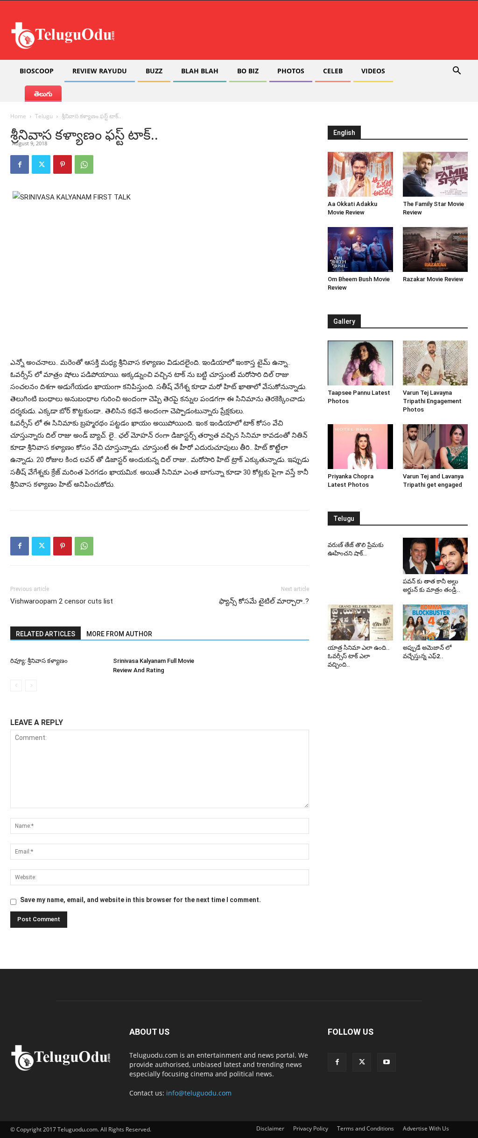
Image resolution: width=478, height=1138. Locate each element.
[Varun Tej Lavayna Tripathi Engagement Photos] (435, 363)
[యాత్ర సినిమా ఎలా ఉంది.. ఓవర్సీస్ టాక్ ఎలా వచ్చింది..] (360, 622)
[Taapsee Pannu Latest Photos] (360, 363)
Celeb (333, 70)
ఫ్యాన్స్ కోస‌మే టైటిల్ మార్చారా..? (264, 601)
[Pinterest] (62, 164)
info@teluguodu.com (199, 1092)
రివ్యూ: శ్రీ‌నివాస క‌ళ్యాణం (39, 660)
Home (18, 116)
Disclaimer (270, 1128)
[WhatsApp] (84, 164)
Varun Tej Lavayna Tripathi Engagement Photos (432, 401)
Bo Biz (248, 70)
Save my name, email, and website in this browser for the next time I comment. (140, 899)
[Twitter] (41, 164)
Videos (373, 70)
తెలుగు (43, 93)
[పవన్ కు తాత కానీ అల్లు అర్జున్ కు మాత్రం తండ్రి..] (435, 556)
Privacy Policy (310, 1128)
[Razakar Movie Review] (435, 249)
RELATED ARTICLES (45, 634)
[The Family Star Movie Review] (435, 174)
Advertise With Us (426, 1128)
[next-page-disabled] (31, 685)
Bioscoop (37, 70)
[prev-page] (16, 685)
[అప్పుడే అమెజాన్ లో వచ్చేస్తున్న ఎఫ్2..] (435, 622)
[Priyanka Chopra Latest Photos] (360, 446)
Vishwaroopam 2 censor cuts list (61, 601)
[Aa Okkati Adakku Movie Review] (360, 174)
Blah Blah (199, 70)
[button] (456, 71)
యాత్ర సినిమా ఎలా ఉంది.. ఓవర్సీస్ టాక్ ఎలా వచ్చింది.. (359, 656)
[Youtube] (386, 1062)
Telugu (44, 116)
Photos (290, 70)
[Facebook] (19, 164)
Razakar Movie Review (433, 279)
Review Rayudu (99, 70)
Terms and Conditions (365, 1128)
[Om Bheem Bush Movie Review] (360, 249)
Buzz (154, 70)
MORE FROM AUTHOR (119, 634)
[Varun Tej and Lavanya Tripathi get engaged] (435, 446)
